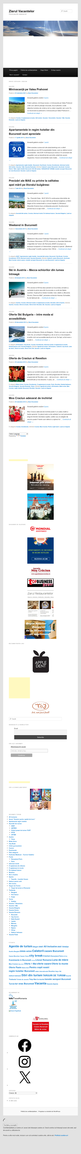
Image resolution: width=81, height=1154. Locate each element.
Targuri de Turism (14, 886)
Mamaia (13, 923)
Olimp (13, 930)
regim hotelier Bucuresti (24, 169)
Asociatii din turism (22, 213)
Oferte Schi (32, 305)
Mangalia (14, 926)
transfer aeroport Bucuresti (63, 169)
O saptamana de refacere (17, 866)
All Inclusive (19, 345)
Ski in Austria (60, 303)
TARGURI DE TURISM (47, 169)
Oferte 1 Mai (12, 169)
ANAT (17, 256)
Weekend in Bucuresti (23, 225)
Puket (13, 897)
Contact (24, 75)
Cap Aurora (15, 917)
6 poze (46, 327)
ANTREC (14, 828)
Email (16, 728)
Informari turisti (64, 165)
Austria (18, 303)
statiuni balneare (15, 976)
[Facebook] (24, 1053)
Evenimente (55, 165)
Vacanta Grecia (14, 910)
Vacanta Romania (30, 167)
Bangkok (14, 892)
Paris (52, 384)
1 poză (46, 142)
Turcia (11, 899)
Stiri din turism (36, 169)
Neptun (13, 928)
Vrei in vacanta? (14, 75)
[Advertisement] (40, 52)
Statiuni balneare (66, 384)
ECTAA (65, 956)
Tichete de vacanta (22, 979)
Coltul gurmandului (15, 846)
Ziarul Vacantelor (21, 11)
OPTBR (13, 835)
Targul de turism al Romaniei (20, 888)
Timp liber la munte (36, 979)
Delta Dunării (15, 919)
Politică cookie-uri (61, 1135)
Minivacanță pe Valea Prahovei (28, 89)
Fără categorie (13, 852)
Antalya (13, 901)
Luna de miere (60, 959)
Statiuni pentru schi (14, 346)
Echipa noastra (55, 70)
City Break (43, 165)
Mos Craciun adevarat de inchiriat (30, 398)
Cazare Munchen (14, 956)
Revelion (53, 303)
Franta (11, 857)
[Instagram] (24, 1069)
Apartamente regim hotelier (24, 165)
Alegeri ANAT (38, 946)
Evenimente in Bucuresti (20, 960)
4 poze (46, 367)
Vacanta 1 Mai (60, 118)
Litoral (33, 960)
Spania (11, 877)
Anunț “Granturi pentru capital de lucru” (22, 819)
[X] (24, 1085)
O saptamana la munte (28, 118)
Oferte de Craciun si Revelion (28, 358)
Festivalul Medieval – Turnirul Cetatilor (21, 855)
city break (61, 167)
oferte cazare (21, 260)
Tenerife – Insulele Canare (19, 879)
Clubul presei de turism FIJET (21, 830)
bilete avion (62, 386)
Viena (32, 386)
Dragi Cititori (44, 70)
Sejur (57, 971)
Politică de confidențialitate (29, 70)
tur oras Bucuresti (14, 171)
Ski (43, 305)
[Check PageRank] (15, 1011)
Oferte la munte (24, 305)
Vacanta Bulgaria (60, 213)
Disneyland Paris (16, 859)
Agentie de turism (42, 346)
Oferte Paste (15, 967)
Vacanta (22, 171)
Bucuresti (36, 165)
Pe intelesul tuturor (49, 213)
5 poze (46, 282)
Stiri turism (38, 118)
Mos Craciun (12, 260)
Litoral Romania (43, 959)
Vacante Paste (13, 935)
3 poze (46, 98)
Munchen (21, 964)
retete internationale (41, 971)
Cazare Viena (24, 956)
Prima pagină (13, 70)
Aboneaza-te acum (18, 747)
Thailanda (12, 890)
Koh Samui (14, 895)
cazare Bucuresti (52, 167)
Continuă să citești (34, 113)
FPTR (18, 258)
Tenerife (68, 976)
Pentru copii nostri (53, 427)
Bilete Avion (19, 384)
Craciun (18, 118)
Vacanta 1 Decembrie (49, 118)
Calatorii (44, 167)
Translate (23, 436)
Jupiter (13, 921)
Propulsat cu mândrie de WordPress (49, 1111)
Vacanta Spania (52, 984)
